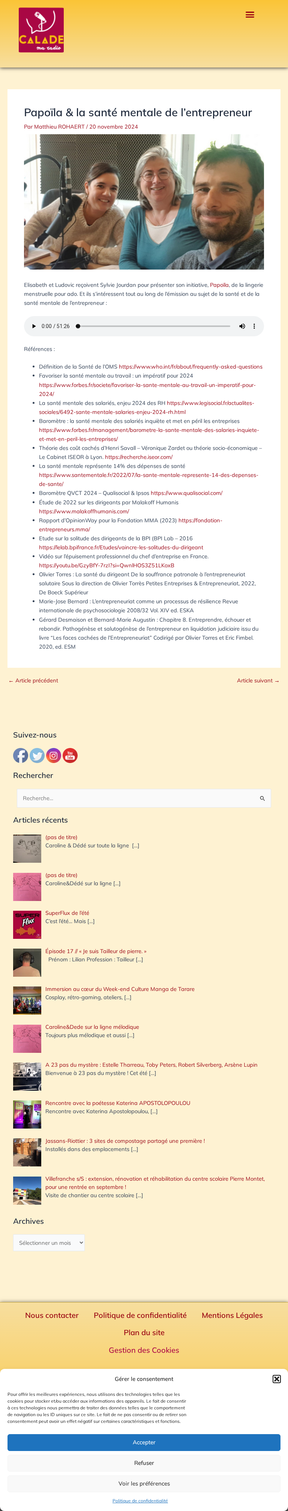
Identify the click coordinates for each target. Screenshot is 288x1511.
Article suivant (258, 681)
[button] (276, 1379)
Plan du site (144, 1332)
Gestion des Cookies (144, 1350)
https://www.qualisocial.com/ (186, 492)
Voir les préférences (144, 1483)
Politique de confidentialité (140, 1501)
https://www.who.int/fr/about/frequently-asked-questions (190, 366)
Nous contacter (52, 1315)
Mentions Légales (232, 1315)
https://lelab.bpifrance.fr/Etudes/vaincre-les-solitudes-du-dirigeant (121, 547)
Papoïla (219, 284)
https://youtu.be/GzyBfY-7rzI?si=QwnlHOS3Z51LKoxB (106, 565)
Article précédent (33, 681)
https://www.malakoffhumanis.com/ (84, 511)
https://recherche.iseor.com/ (138, 456)
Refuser (144, 1462)
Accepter (144, 1442)
